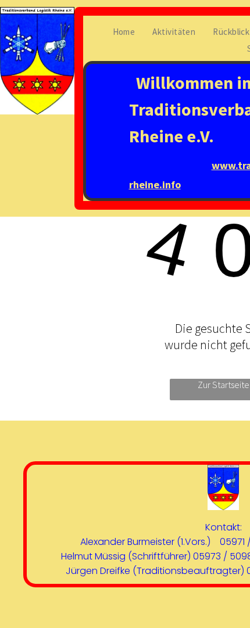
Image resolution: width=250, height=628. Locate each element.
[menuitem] (124, 31)
